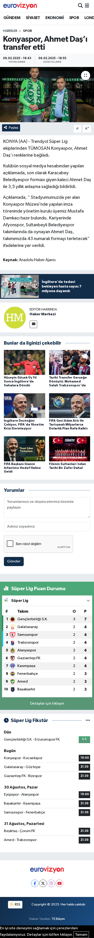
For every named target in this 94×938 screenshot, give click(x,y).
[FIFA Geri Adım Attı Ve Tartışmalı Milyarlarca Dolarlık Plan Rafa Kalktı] (69, 405)
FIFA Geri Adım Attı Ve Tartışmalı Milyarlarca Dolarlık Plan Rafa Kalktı (68, 424)
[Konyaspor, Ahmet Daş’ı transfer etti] (47, 94)
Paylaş (13, 127)
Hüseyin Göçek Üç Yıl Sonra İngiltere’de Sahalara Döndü (20, 381)
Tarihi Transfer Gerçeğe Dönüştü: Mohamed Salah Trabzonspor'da (68, 381)
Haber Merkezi (43, 314)
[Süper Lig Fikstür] (88, 720)
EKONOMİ (54, 18)
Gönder (14, 561)
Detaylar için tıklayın (47, 704)
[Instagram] (51, 883)
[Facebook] (35, 883)
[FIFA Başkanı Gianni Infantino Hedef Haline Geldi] (24, 449)
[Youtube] (59, 883)
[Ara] (80, 6)
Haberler (10, 31)
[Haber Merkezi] (15, 317)
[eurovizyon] (20, 6)
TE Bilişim (58, 919)
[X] (43, 883)
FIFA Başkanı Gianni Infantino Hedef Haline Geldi (22, 467)
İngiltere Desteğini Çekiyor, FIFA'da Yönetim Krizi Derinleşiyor (24, 424)
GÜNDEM (11, 18)
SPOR (74, 18)
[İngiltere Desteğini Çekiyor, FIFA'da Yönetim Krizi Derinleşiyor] (24, 405)
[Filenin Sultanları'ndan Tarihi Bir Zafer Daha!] (69, 449)
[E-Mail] (33, 324)
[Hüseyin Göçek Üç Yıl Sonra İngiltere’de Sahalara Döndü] (24, 362)
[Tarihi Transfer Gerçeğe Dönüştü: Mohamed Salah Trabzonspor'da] (69, 362)
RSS (17, 904)
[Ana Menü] (87, 6)
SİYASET (33, 18)
